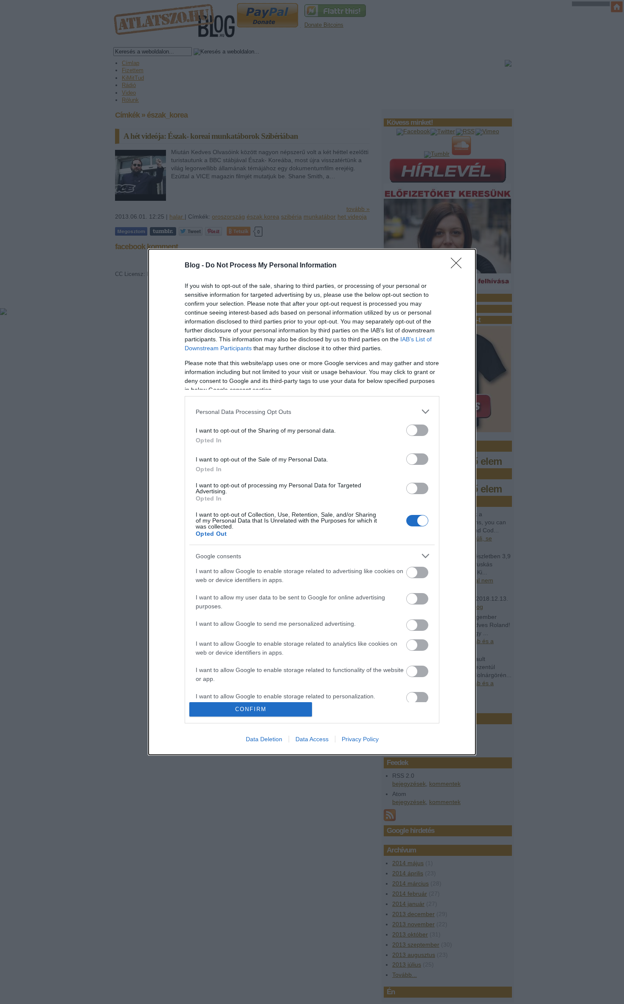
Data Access (312, 739)
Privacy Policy (360, 739)
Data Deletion (264, 739)
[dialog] (312, 502)
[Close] (459, 266)
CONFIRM (251, 709)
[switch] (417, 430)
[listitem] (312, 411)
